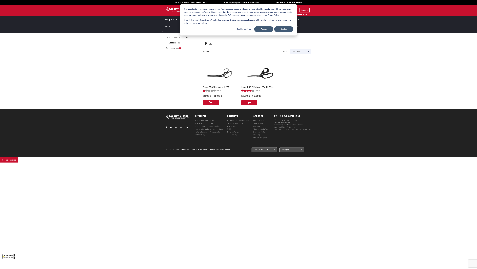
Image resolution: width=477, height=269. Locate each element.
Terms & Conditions (235, 123)
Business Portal (259, 132)
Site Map (256, 135)
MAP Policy (231, 126)
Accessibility (232, 135)
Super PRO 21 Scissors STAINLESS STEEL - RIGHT (258, 87)
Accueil (168, 37)
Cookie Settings (9, 160)
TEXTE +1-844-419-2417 (282, 122)
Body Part (177, 37)
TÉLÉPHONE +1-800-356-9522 (285, 120)
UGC (229, 129)
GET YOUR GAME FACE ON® (289, 2)
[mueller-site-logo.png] (177, 9)
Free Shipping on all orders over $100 (241, 2)
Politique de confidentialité (238, 120)
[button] (8, 256)
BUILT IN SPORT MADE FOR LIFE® (191, 2)
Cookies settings (244, 29)
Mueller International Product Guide (209, 129)
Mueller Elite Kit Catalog (204, 120)
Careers (256, 126)
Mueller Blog (258, 123)
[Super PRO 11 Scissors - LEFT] (219, 73)
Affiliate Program (260, 138)
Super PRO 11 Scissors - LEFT (216, 87)
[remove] (180, 48)
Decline (284, 29)
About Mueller (259, 120)
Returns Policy (233, 132)
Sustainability (200, 135)
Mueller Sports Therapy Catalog (207, 126)
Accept (264, 29)
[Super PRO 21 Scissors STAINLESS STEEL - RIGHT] (258, 73)
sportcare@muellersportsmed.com (288, 125)
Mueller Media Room (261, 129)
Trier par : (285, 51)
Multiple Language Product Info (207, 132)
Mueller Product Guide (204, 123)
